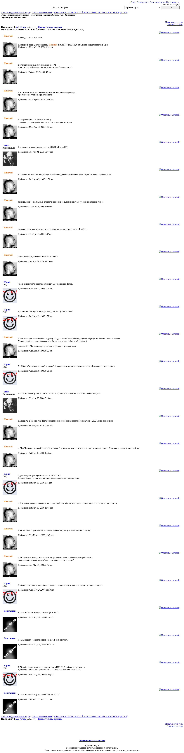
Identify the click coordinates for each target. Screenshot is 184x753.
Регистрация (142, 2)
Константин (9, 611)
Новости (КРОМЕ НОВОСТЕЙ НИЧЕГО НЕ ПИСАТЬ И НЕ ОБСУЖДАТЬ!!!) (90, 12)
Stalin (6, 145)
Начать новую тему (174, 22)
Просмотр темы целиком (50, 27)
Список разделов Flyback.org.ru (164, 2)
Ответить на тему (175, 24)
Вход (133, 2)
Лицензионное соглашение (92, 740)
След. (23, 27)
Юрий (7, 282)
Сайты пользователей (42, 12)
